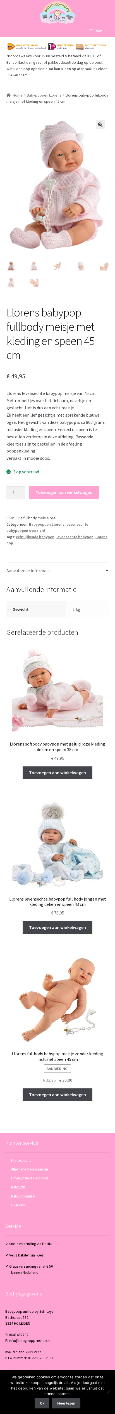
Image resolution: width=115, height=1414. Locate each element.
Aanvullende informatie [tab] (29, 570)
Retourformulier (23, 1196)
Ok (42, 1403)
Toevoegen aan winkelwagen (63, 492)
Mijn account (21, 1160)
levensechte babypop (75, 536)
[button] (100, 124)
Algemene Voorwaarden (29, 1169)
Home (18, 95)
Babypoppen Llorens (44, 95)
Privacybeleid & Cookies (29, 1178)
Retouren (18, 1187)
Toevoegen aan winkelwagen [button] (57, 772)
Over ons (18, 1205)
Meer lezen (66, 1403)
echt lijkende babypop (35, 536)
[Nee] (108, 1392)
